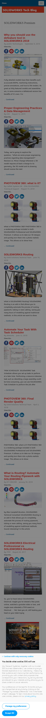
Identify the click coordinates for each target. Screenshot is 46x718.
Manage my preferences (15, 706)
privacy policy (30, 696)
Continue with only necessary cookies (18, 656)
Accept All (9, 713)
